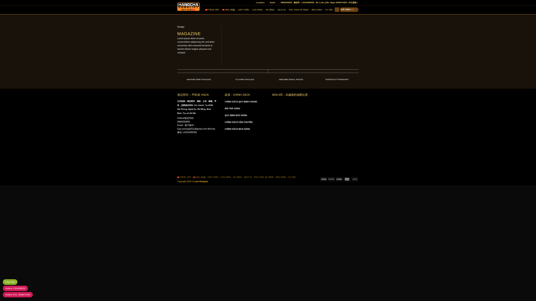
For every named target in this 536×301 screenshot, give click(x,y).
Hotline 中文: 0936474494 (17, 294)
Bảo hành (317, 10)
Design (180, 27)
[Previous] (177, 82)
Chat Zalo (10, 282)
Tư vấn (329, 10)
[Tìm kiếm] (337, 9)
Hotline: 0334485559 (15, 288)
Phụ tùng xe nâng (299, 10)
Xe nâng (270, 10)
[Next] (359, 82)
